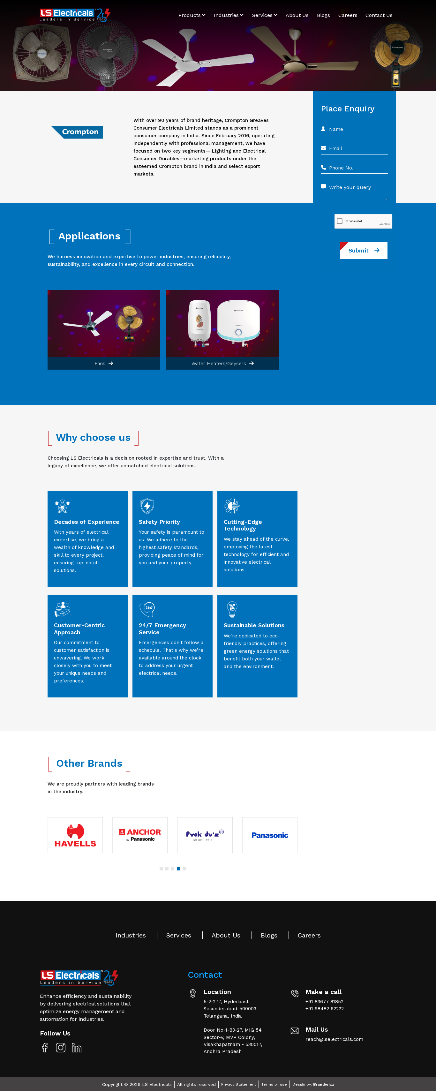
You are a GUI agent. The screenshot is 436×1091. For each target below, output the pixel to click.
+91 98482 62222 (324, 1009)
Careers (347, 15)
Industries (227, 15)
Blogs (323, 15)
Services (263, 15)
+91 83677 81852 (324, 1001)
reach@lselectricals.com (334, 1039)
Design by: (313, 1084)
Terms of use (274, 1084)
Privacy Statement (238, 1084)
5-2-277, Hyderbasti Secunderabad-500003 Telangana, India (230, 1009)
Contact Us (379, 15)
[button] (161, 868)
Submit (361, 250)
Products (190, 15)
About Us (297, 15)
